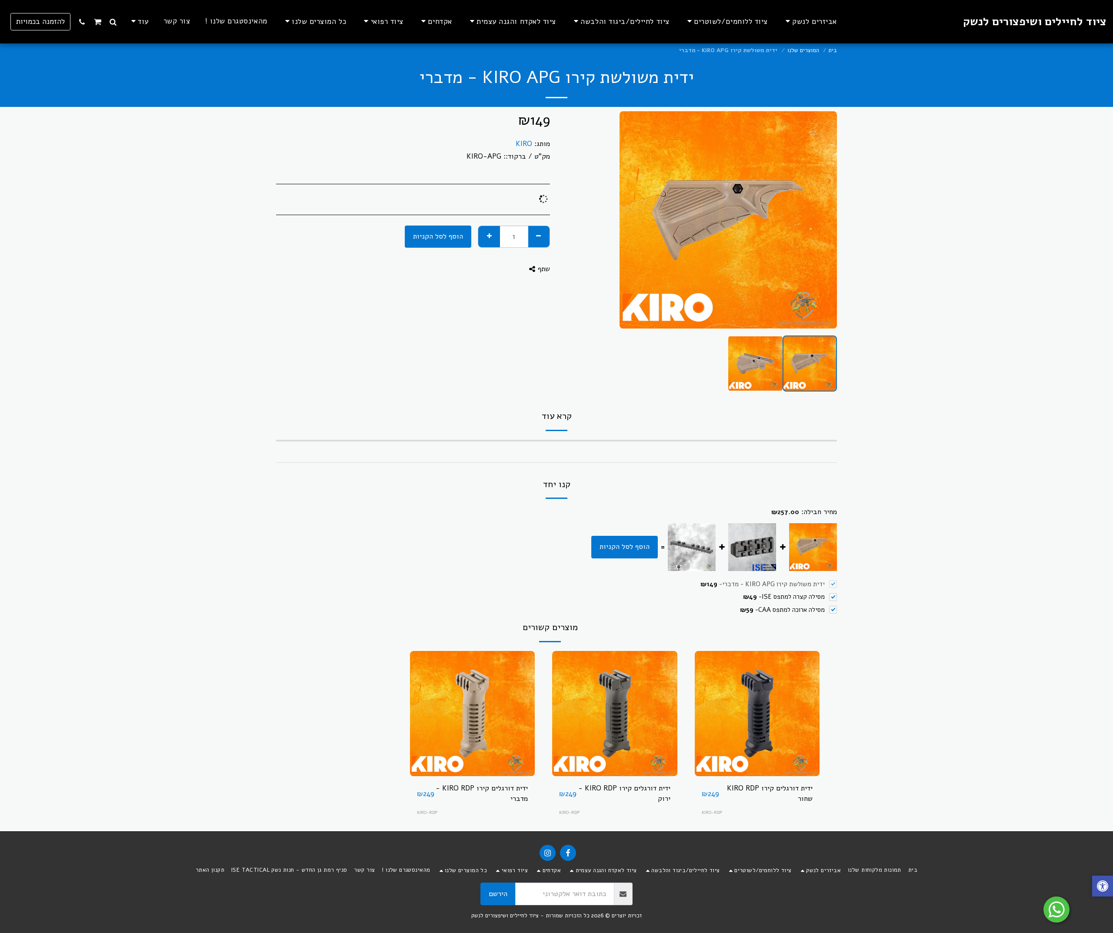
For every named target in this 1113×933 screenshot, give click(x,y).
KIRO (524, 144)
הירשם (498, 894)
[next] (633, 219)
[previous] (823, 219)
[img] (757, 713)
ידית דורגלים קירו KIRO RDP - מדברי (482, 793)
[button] (113, 22)
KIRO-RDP (712, 812)
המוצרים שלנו (803, 50)
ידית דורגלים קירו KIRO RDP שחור (770, 793)
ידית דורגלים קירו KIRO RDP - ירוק (624, 793)
